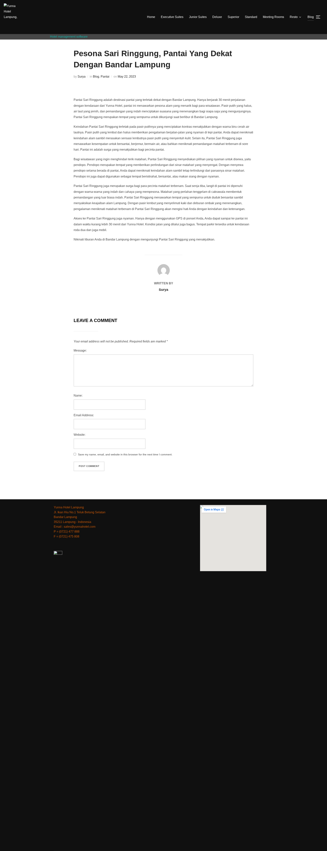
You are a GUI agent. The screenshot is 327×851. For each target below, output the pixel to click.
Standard (251, 17)
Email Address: (84, 415)
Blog (311, 17)
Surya (82, 76)
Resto (294, 17)
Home (151, 17)
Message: (80, 350)
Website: (79, 434)
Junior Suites (198, 17)
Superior (233, 17)
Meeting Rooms (273, 17)
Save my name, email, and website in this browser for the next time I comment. (125, 454)
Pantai (105, 76)
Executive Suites (172, 17)
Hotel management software (69, 36)
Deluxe (217, 17)
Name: (78, 395)
